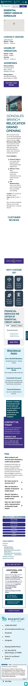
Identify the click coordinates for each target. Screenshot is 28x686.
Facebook (8, 633)
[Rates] (18, 1)
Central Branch (18, 554)
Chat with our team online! (11, 442)
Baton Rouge (14, 520)
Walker (14, 533)
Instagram (8, 640)
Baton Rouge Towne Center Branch (12, 553)
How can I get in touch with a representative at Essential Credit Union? (12, 505)
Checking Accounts (14, 333)
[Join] (15, 2)
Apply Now (16, 6)
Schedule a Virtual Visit (8, 556)
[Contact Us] (16, 1)
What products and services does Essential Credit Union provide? (13, 460)
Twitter (7, 637)
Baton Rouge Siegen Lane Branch (12, 550)
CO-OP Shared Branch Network (12, 596)
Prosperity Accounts (14, 336)
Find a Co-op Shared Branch (12, 658)
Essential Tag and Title (8, 558)
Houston (14, 535)
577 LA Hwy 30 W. (9, 67)
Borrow (14, 325)
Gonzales (14, 528)
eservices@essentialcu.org (15, 444)
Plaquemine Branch (9, 548)
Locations (5, 545)
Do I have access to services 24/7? (11, 482)
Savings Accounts (14, 335)
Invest (20, 325)
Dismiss (24, 679)
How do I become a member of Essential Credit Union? (12, 497)
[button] (14, 24)
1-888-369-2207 (14, 441)
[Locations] (14, 1)
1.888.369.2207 (8, 39)
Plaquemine (14, 530)
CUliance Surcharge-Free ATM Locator (13, 602)
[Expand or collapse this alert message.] (25, 666)
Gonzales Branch (8, 547)
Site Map (8, 681)
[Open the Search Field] (23, 2)
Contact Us (5, 543)
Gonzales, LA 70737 (9, 71)
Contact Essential (8, 541)
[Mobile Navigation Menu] (26, 2)
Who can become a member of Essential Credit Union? (12, 489)
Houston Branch (8, 554)
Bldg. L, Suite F (8, 69)
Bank (7, 325)
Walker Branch (7, 551)
